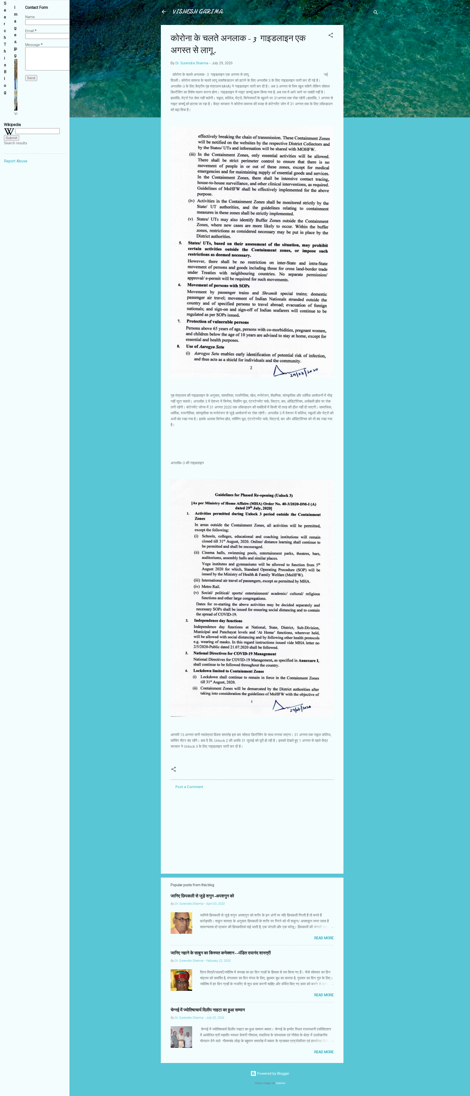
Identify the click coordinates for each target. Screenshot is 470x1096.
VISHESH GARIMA (198, 12)
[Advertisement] (363, 98)
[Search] (376, 13)
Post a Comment (189, 787)
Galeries (280, 1083)
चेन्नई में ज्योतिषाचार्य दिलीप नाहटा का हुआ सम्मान (208, 1010)
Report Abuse (15, 161)
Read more (324, 938)
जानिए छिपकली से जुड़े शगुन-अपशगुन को (202, 896)
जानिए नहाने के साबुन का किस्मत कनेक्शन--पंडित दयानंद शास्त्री (221, 953)
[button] (331, 36)
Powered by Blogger (272, 1073)
